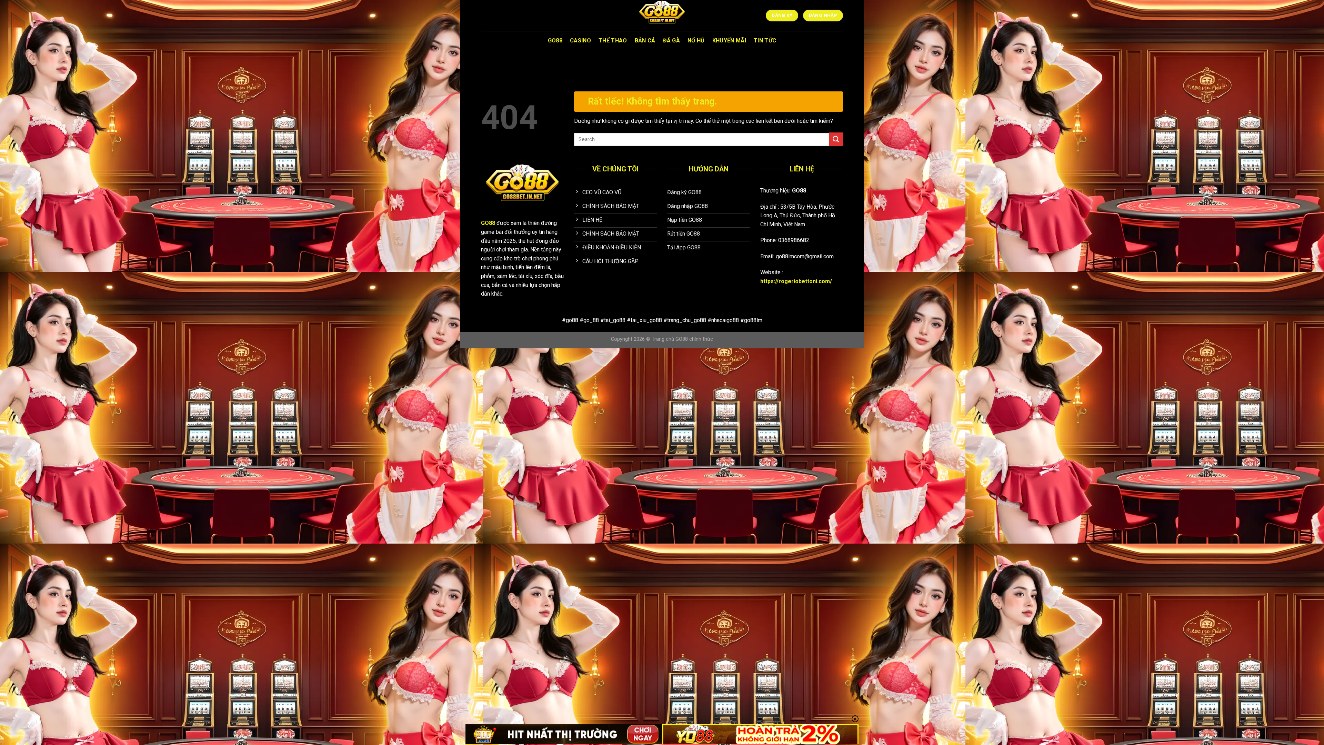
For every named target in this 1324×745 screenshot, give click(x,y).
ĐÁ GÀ (671, 40)
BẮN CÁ (645, 40)
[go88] (662, 15)
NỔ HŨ (696, 40)
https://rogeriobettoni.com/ (796, 281)
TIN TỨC (765, 40)
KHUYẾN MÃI (729, 40)
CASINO (580, 40)
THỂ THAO (613, 40)
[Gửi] (836, 139)
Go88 (555, 40)
